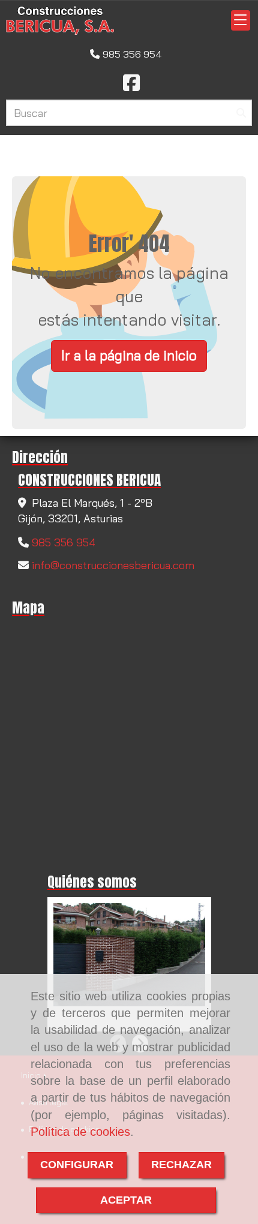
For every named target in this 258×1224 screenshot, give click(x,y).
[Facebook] (131, 86)
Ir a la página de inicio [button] (129, 355)
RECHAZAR (181, 1165)
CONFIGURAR (76, 1165)
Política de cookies (80, 1131)
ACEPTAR (126, 1200)
